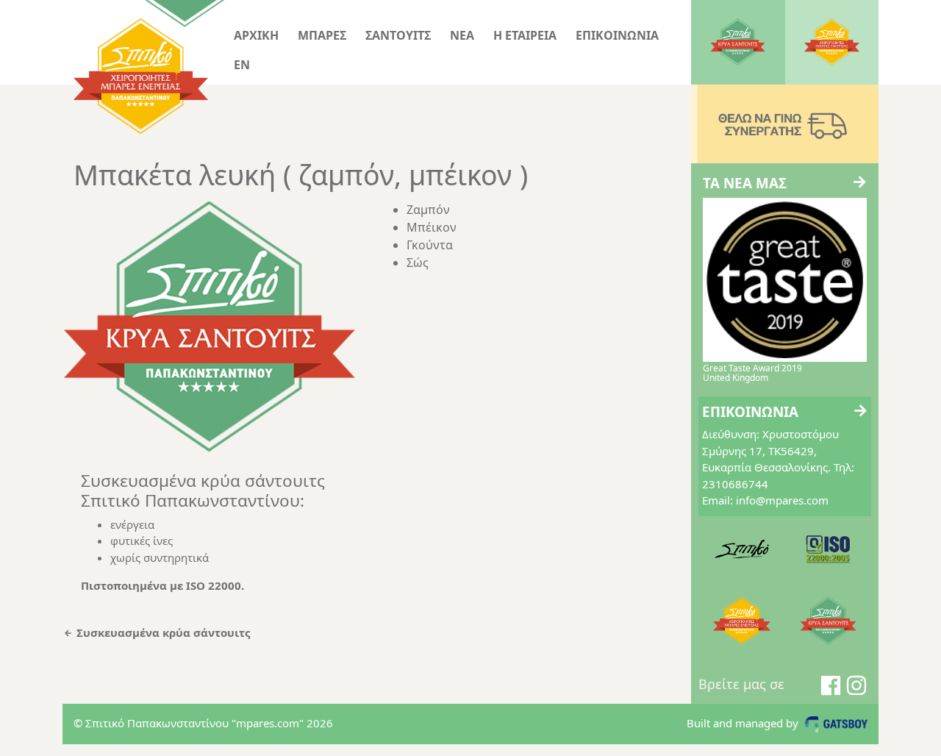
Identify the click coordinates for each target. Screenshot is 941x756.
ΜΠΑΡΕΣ (322, 35)
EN (242, 65)
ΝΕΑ (462, 35)
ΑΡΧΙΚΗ (256, 35)
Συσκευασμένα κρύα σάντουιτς (162, 632)
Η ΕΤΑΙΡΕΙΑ (525, 35)
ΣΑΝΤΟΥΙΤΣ (398, 35)
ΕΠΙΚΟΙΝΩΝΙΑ (617, 35)
